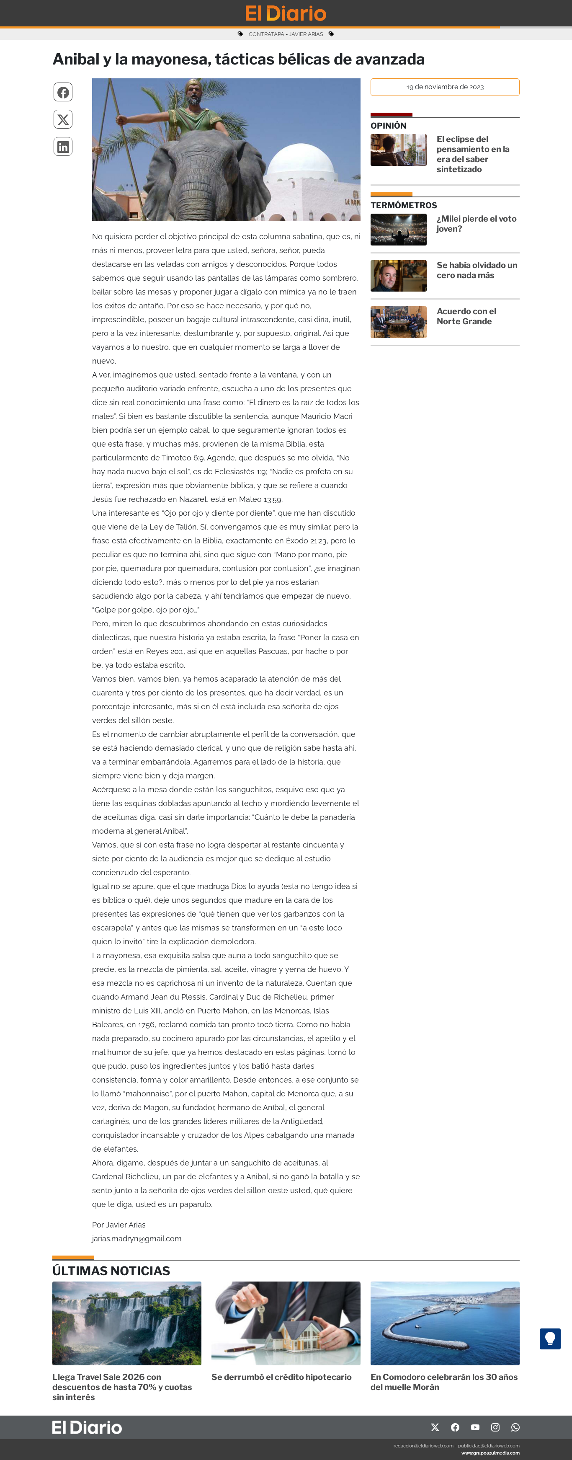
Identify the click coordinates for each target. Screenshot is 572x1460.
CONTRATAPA (266, 34)
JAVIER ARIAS (306, 34)
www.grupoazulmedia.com (490, 1453)
